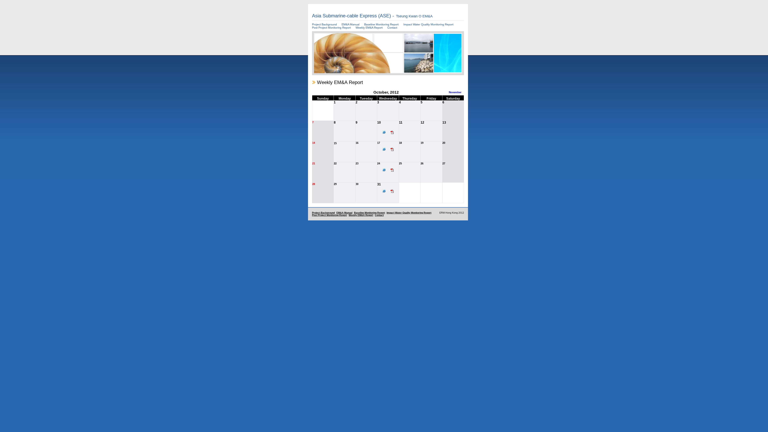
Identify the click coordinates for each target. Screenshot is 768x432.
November (455, 92)
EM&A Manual (350, 24)
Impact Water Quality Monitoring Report (428, 24)
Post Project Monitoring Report (331, 27)
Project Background (324, 24)
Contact (392, 27)
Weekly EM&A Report (369, 27)
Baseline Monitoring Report (381, 24)
